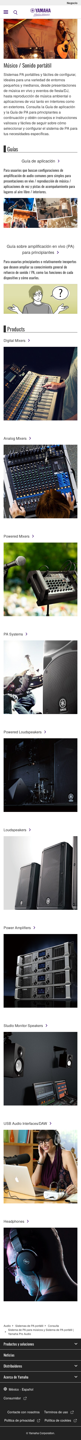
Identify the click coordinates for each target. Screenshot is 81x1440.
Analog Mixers (15, 438)
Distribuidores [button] (13, 1366)
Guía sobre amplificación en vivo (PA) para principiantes (40, 249)
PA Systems (13, 634)
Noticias (9, 1355)
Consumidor (12, 1398)
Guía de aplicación (38, 161)
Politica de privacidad (19, 1420)
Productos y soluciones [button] (19, 1344)
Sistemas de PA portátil (29, 1326)
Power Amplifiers (17, 927)
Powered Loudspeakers (23, 731)
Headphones (14, 1221)
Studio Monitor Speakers (23, 1025)
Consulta (53, 1326)
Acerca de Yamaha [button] (16, 1377)
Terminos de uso (56, 1412)
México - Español (21, 1389)
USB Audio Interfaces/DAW (25, 1123)
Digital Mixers (14, 340)
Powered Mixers (16, 536)
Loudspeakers (15, 829)
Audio (7, 1326)
